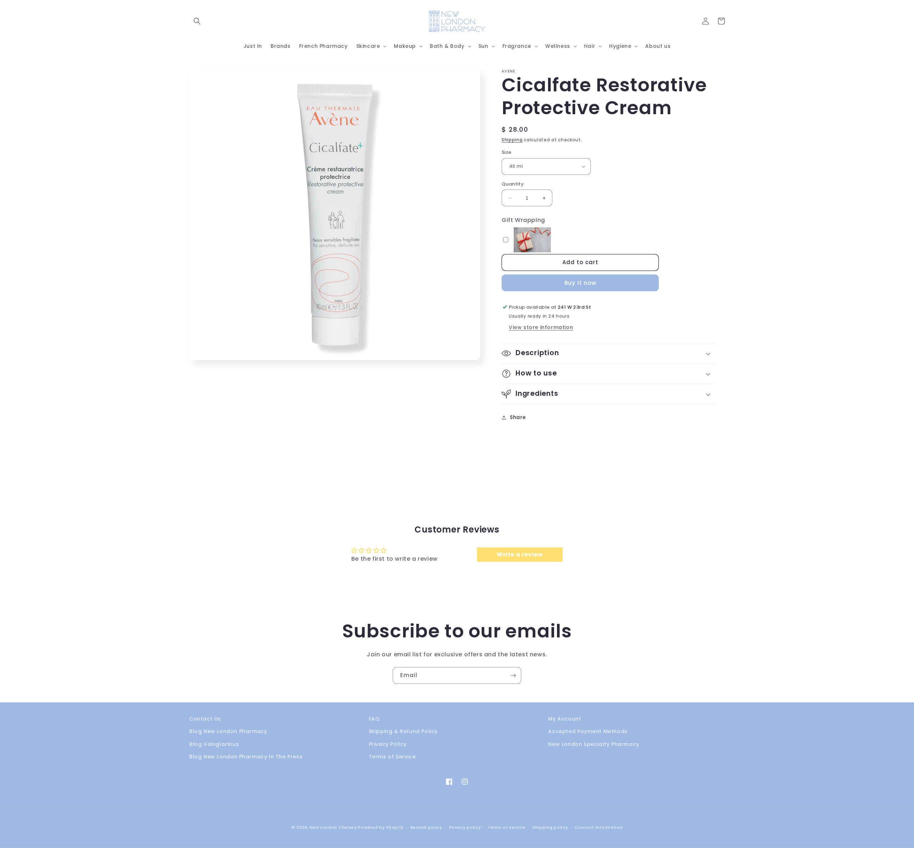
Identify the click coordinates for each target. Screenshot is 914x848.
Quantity (513, 184)
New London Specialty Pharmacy (593, 744)
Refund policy (426, 827)
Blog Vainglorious (214, 744)
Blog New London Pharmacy (228, 731)
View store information (541, 327)
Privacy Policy (388, 744)
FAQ (374, 718)
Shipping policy (550, 827)
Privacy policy (465, 827)
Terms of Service (392, 756)
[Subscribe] (513, 675)
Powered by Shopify (380, 827)
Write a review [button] (520, 554)
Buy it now (580, 283)
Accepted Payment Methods (587, 731)
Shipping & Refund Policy (403, 731)
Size (507, 152)
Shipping (512, 140)
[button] (197, 21)
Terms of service (506, 827)
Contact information (599, 827)
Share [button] (518, 417)
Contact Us (205, 718)
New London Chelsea (333, 827)
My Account (564, 718)
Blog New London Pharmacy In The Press (245, 756)
